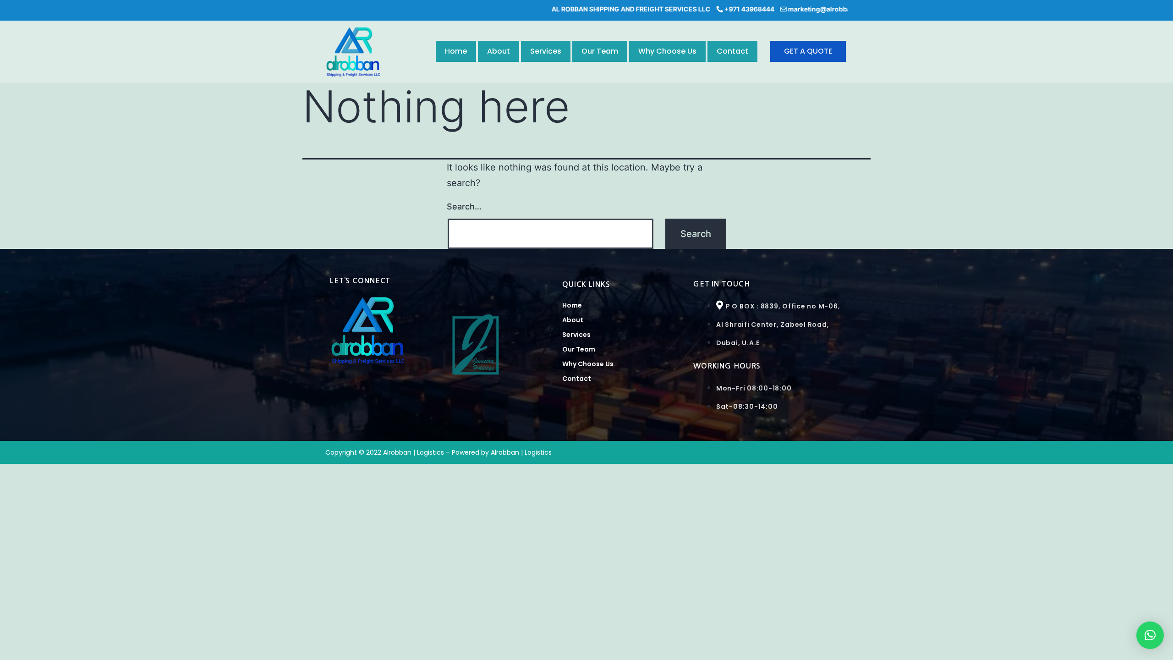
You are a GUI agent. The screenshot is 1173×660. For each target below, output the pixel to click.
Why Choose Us (667, 51)
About (498, 51)
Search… (464, 206)
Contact (732, 51)
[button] (1150, 635)
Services (545, 51)
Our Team (599, 51)
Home (456, 51)
